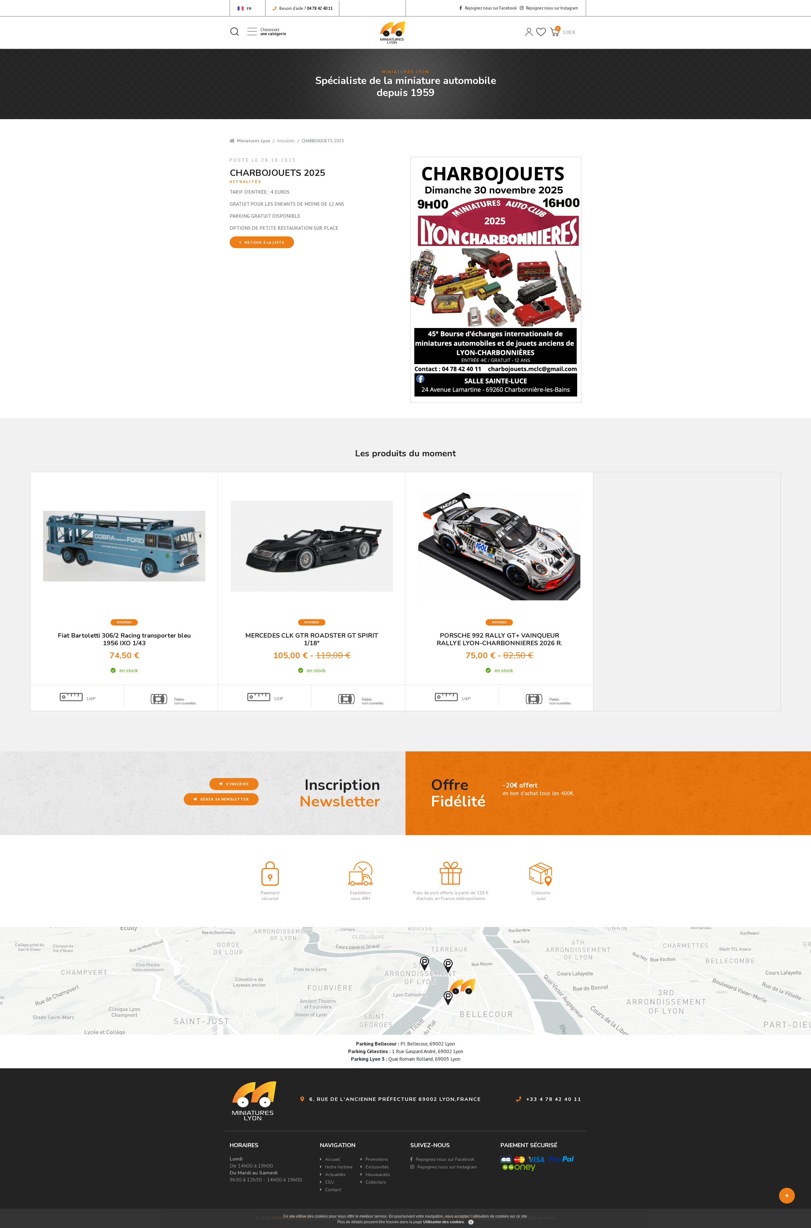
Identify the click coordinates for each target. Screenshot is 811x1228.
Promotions (376, 1159)
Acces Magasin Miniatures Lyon (405, 981)
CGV (329, 1182)
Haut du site (787, 1196)
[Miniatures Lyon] (393, 33)
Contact (332, 1190)
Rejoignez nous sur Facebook (490, 8)
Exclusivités (376, 1167)
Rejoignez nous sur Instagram (551, 8)
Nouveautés (377, 1175)
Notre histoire (338, 1167)
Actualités (286, 141)
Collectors (375, 1182)
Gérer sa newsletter (224, 799)
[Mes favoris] (540, 31)
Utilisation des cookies (443, 1222)
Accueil (332, 1159)
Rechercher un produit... (234, 31)
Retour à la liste (263, 242)
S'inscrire (237, 783)
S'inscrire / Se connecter (528, 31)
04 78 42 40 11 (320, 8)
